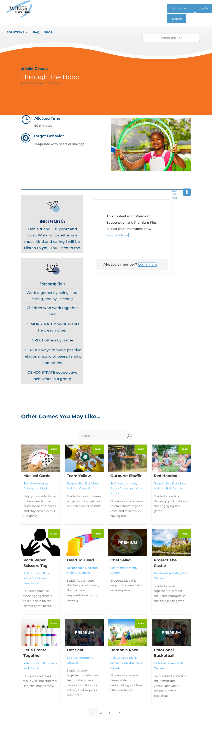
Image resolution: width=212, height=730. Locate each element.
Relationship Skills (36, 573)
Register (176, 18)
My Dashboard (180, 8)
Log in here (147, 264)
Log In (203, 8)
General (84, 488)
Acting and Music (36, 488)
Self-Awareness (165, 663)
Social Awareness (35, 483)
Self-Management (123, 483)
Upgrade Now (117, 235)
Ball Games (174, 488)
